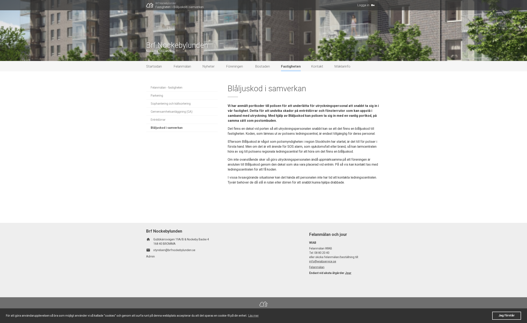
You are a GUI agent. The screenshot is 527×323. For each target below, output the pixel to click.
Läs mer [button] (253, 315)
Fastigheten (162, 7)
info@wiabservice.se (322, 261)
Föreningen (234, 66)
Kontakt (317, 66)
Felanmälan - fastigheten (166, 87)
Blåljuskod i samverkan (189, 7)
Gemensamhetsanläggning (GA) (171, 111)
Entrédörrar (158, 119)
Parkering (157, 95)
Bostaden (262, 66)
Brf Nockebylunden (165, 3)
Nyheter (208, 66)
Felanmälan (182, 66)
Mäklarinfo (342, 66)
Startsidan (154, 66)
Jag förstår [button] (507, 315)
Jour (348, 273)
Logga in (363, 5)
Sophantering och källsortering (171, 103)
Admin (150, 256)
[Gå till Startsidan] (150, 5)
